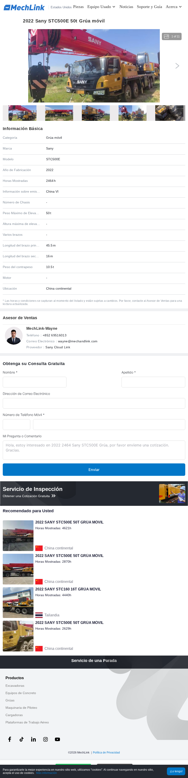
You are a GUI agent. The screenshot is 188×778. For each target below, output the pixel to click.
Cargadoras (14, 715)
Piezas (78, 6)
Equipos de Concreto (21, 693)
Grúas (10, 700)
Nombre (9, 372)
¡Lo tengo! (176, 771)
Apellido (127, 372)
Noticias (126, 6)
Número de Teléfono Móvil (22, 415)
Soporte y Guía (149, 6)
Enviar (94, 469)
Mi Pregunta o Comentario (22, 436)
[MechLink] (24, 7)
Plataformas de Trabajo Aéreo (27, 722)
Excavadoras (15, 685)
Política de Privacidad (106, 752)
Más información (46, 773)
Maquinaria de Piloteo (21, 707)
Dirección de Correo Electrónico (26, 394)
